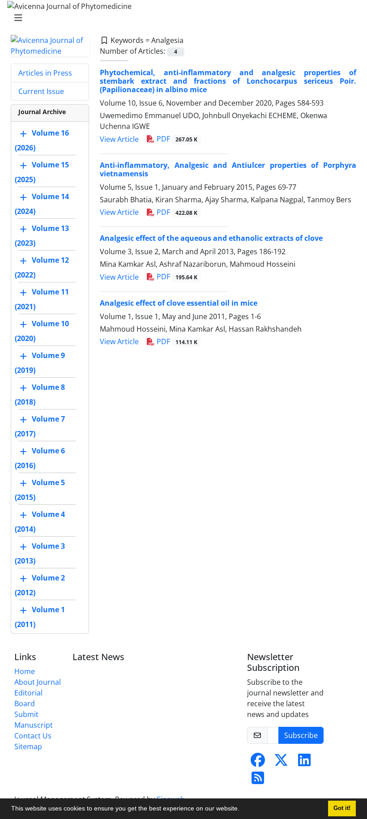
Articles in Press (45, 73)
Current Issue (41, 91)
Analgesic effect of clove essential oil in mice (178, 303)
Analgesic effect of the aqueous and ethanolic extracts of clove (211, 238)
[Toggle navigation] (180, 18)
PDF (176, 139)
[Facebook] (258, 763)
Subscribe (301, 735)
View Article (119, 139)
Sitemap (28, 746)
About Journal (37, 682)
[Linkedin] (304, 763)
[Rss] (258, 780)
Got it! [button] (341, 808)
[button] (242, 809)
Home (24, 671)
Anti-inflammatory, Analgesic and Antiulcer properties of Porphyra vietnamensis (228, 169)
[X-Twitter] (281, 763)
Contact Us (32, 736)
